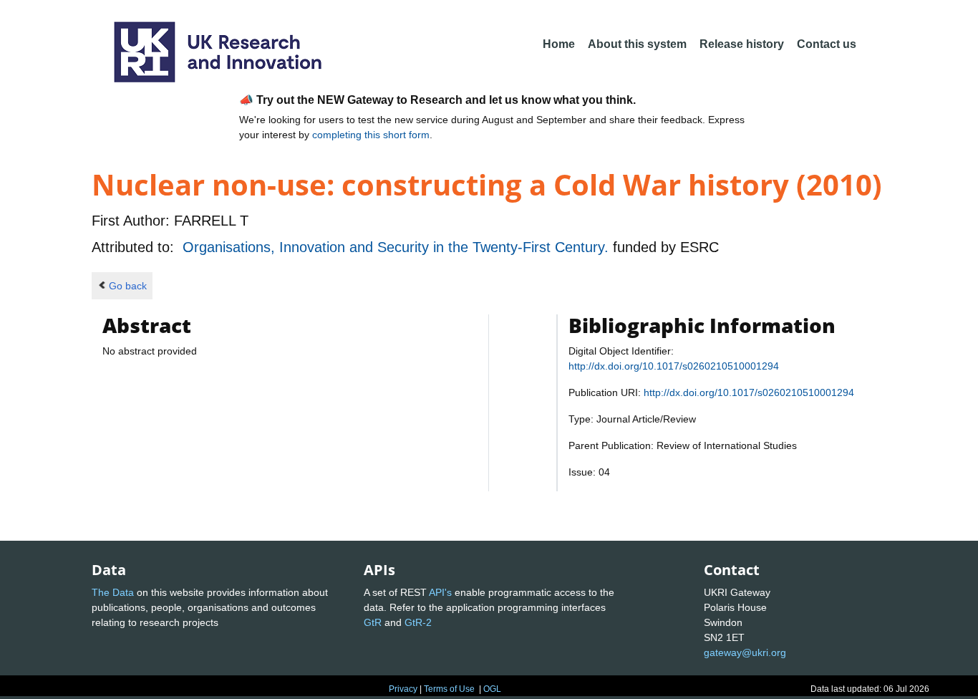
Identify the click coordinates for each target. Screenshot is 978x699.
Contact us (826, 44)
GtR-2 (418, 622)
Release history (741, 44)
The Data (113, 592)
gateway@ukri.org (745, 652)
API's (440, 592)
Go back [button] (128, 285)
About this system (637, 44)
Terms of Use (449, 689)
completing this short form (371, 134)
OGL (492, 689)
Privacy (403, 689)
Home (559, 44)
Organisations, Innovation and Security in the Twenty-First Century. (398, 247)
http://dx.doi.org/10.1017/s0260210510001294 (673, 366)
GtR (373, 622)
